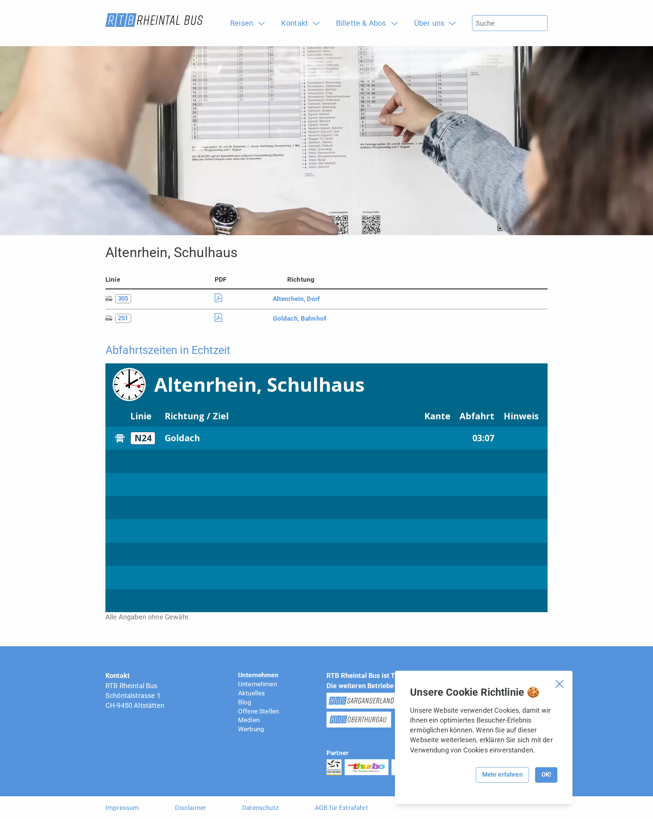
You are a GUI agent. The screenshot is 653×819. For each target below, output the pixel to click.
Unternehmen (258, 675)
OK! (546, 774)
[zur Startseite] (154, 20)
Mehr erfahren (502, 774)
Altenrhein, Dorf (296, 298)
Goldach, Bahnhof (299, 318)
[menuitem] (244, 23)
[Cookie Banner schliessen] (559, 684)
